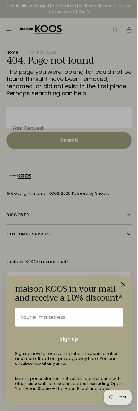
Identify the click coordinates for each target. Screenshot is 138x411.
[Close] (123, 284)
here (93, 358)
